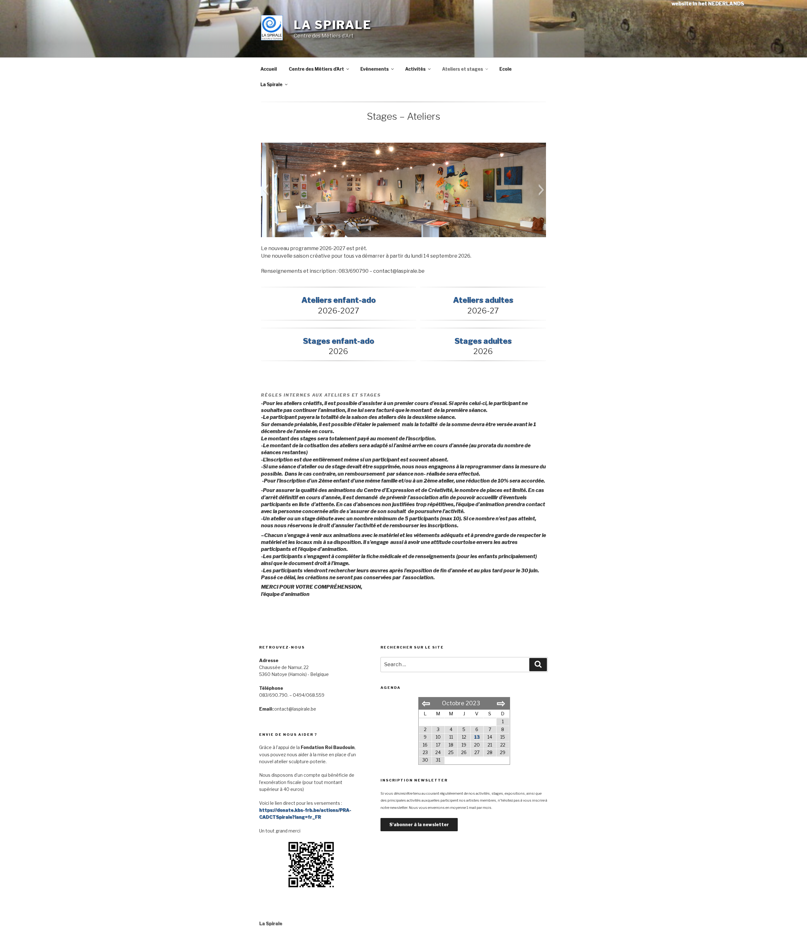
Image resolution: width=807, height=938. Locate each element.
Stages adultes (483, 341)
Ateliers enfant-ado (338, 300)
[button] (266, 190)
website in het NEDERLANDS (707, 4)
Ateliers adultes (483, 300)
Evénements (374, 68)
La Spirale (333, 25)
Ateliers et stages (462, 68)
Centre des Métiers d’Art (316, 68)
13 (477, 737)
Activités (415, 68)
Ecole (505, 68)
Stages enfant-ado (338, 341)
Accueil (268, 68)
